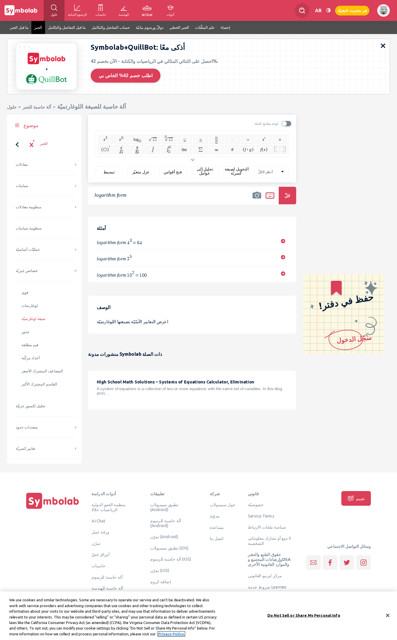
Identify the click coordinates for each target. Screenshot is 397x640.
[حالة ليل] (328, 10)
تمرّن (96, 543)
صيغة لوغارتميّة (33, 319)
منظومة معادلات (28, 207)
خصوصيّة (256, 504)
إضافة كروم (160, 581)
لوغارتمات (30, 305)
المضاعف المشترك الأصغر (42, 371)
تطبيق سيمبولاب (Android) (164, 507)
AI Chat (98, 521)
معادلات (22, 164)
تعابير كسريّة (25, 448)
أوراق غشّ (100, 554)
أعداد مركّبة (31, 358)
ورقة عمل (100, 531)
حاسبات (98, 565)
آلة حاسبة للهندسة (107, 588)
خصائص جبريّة (27, 271)
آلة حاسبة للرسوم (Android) (165, 523)
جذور (25, 332)
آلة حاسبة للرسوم (107, 577)
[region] (198, 615)
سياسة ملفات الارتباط (267, 527)
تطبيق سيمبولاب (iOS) (169, 547)
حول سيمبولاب (222, 504)
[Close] (387, 615)
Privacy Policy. (171, 634)
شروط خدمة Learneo (267, 586)
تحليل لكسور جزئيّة (30, 406)
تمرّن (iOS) (159, 570)
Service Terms (261, 515)
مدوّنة (215, 515)
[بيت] (52, 508)
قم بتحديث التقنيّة (352, 10)
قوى (25, 292)
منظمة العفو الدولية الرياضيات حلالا (109, 507)
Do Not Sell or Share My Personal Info (303, 615)
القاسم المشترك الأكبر (39, 384)
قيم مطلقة (30, 345)
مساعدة (217, 527)
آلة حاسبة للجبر (37, 106)
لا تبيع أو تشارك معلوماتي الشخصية (269, 540)
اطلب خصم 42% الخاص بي (126, 75)
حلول (12, 106)
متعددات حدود (27, 427)
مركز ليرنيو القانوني (265, 575)
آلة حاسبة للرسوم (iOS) (170, 559)
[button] (257, 199)
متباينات (22, 186)
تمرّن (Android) (164, 536)
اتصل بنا (216, 538)
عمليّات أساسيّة (28, 249)
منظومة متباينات (29, 228)
